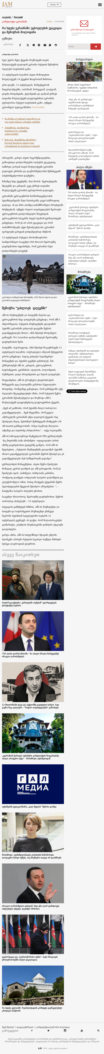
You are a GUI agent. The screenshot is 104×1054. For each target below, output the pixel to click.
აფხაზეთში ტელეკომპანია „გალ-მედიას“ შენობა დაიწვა (29, 806)
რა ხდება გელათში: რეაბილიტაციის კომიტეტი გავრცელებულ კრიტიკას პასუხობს (32, 1009)
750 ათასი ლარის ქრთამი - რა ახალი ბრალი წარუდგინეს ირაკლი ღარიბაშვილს (30, 655)
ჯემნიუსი (7, 38)
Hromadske (38, 107)
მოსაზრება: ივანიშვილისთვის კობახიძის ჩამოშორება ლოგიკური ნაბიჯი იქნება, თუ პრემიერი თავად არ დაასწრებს (31, 856)
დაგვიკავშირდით (25, 1027)
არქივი (50, 21)
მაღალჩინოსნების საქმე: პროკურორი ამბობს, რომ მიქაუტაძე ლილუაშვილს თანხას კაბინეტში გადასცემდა (83, 154)
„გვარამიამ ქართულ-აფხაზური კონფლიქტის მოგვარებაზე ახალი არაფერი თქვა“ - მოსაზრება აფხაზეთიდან (30, 757)
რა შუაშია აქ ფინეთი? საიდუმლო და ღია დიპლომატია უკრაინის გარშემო (22, 120)
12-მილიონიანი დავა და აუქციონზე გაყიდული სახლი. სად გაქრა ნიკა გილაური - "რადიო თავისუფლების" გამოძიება (30, 706)
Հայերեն (7, 17)
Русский (18, 17)
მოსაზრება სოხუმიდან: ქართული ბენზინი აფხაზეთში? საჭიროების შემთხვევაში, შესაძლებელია (83, 337)
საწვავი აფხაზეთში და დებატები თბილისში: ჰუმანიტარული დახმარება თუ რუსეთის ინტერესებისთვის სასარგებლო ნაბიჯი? (83, 357)
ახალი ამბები (84, 167)
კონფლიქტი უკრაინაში (14, 21)
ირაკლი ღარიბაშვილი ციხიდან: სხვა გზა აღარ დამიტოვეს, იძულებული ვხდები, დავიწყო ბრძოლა (31, 907)
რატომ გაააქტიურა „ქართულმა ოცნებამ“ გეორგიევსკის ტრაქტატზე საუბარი (29, 604)
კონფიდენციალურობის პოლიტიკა (53, 1027)
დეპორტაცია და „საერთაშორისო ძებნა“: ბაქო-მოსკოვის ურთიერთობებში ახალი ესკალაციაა (30, 958)
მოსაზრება (84, 272)
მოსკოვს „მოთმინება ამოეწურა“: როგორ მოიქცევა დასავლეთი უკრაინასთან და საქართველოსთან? (22, 143)
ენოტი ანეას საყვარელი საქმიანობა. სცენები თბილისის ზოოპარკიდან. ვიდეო (82, 88)
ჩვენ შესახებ (8, 1027)
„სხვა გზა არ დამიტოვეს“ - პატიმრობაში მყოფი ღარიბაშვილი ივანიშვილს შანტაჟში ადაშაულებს (81, 104)
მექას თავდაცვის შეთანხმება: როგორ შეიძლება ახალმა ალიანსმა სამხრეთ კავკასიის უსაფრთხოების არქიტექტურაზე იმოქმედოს (83, 378)
